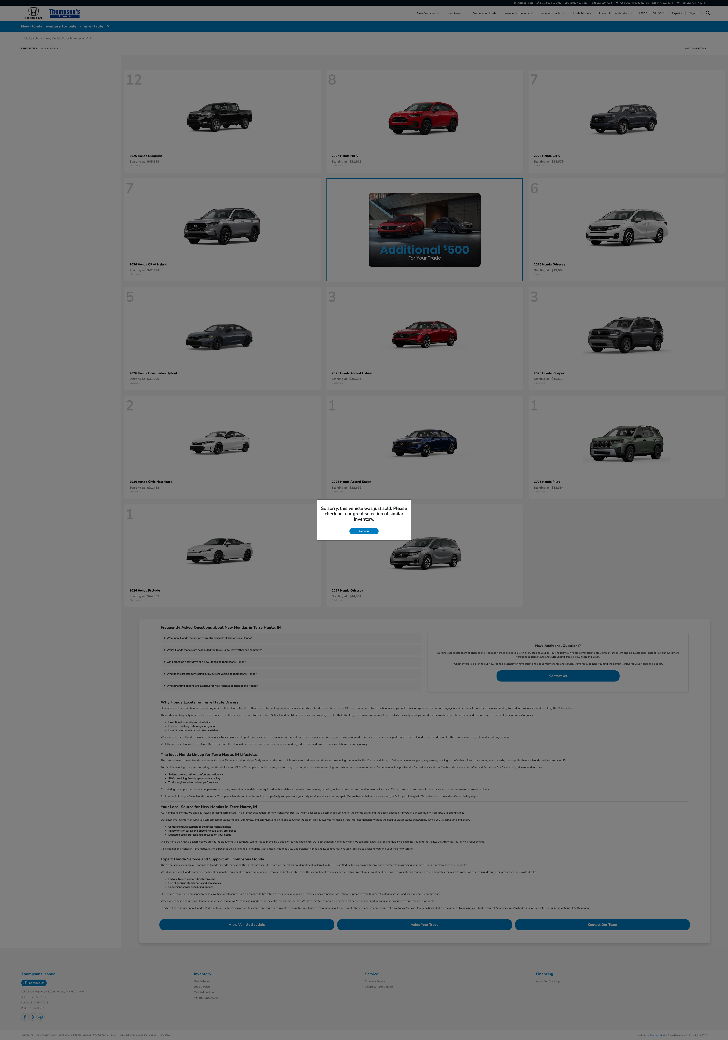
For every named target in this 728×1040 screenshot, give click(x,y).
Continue (364, 531)
